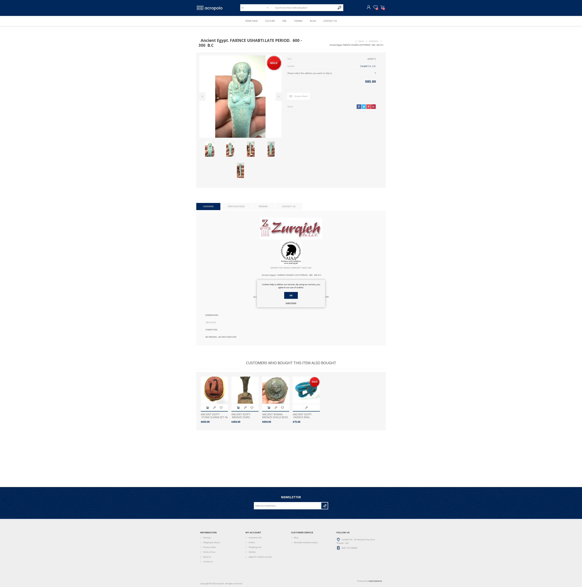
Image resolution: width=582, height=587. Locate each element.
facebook (359, 106)
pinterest (368, 106)
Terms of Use (209, 552)
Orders (252, 542)
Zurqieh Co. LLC (368, 66)
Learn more (291, 303)
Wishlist (252, 552)
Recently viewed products (306, 542)
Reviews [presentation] (263, 206)
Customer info (255, 537)
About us (207, 556)
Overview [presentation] (208, 206)
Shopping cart (382, 7)
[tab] (208, 206)
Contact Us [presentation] (288, 206)
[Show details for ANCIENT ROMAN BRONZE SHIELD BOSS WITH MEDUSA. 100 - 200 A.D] (275, 390)
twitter (363, 106)
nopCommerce (375, 581)
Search (339, 7)
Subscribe (324, 506)
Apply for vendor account (260, 556)
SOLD (274, 63)
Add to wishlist (221, 407)
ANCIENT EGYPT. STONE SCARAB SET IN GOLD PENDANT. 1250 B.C (214, 419)
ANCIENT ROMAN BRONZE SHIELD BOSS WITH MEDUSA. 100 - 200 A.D (275, 419)
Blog (296, 537)
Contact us (208, 561)
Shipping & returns (211, 542)
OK (291, 295)
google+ (373, 106)
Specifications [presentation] (236, 206)
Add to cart (207, 407)
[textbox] (303, 7)
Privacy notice (209, 547)
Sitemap (207, 537)
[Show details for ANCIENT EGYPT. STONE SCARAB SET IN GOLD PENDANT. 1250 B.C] (214, 390)
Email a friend (301, 96)
